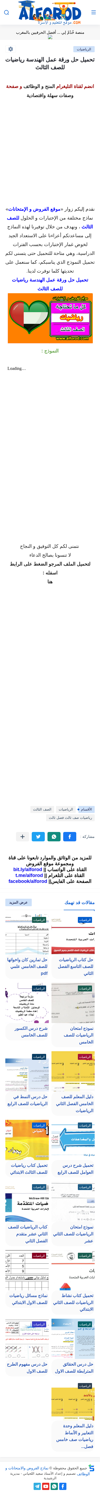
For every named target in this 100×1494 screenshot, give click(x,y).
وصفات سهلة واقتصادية (50, 95)
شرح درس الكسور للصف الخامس (31, 1032)
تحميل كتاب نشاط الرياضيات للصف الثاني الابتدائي (73, 1302)
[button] (69, 836)
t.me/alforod (29, 875)
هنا (50, 581)
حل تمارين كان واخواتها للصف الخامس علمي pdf (27, 966)
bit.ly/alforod (27, 869)
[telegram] (37, 1486)
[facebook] (62, 1486)
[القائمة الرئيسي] (94, 12)
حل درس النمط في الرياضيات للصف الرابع (27, 1100)
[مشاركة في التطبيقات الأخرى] (22, 836)
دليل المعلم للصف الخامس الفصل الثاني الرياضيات (74, 1103)
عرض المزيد (18, 902)
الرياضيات (84, 49)
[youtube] (45, 1486)
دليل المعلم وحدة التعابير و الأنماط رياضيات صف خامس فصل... (74, 1436)
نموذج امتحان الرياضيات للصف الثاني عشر (73, 1234)
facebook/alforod (28, 881)
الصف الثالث (42, 809)
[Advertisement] (50, 150)
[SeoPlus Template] (91, 1467)
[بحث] (6, 12)
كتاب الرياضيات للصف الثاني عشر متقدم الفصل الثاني (27, 1234)
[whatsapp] (54, 1486)
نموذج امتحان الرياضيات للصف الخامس (78, 1035)
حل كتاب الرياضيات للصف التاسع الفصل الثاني (75, 966)
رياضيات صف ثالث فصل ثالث (70, 818)
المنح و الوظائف (39, 86)
